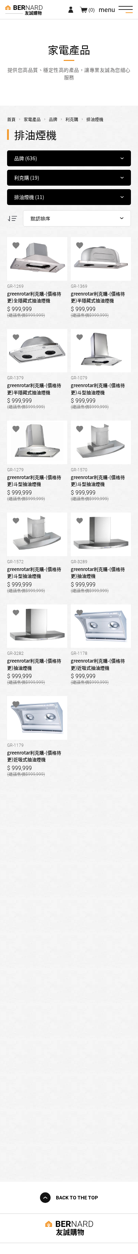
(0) (91, 9)
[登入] (70, 9)
